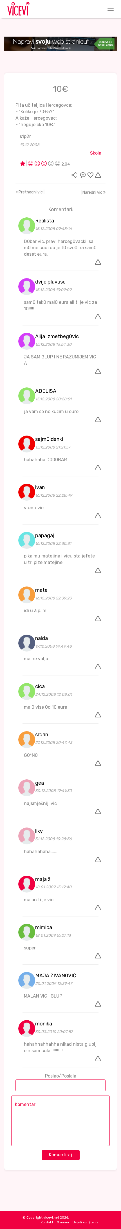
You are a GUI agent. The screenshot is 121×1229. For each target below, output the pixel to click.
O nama (63, 1222)
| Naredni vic (92, 192)
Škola (95, 153)
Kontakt (47, 1222)
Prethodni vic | (31, 192)
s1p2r (25, 136)
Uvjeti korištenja (85, 1222)
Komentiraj (60, 1154)
